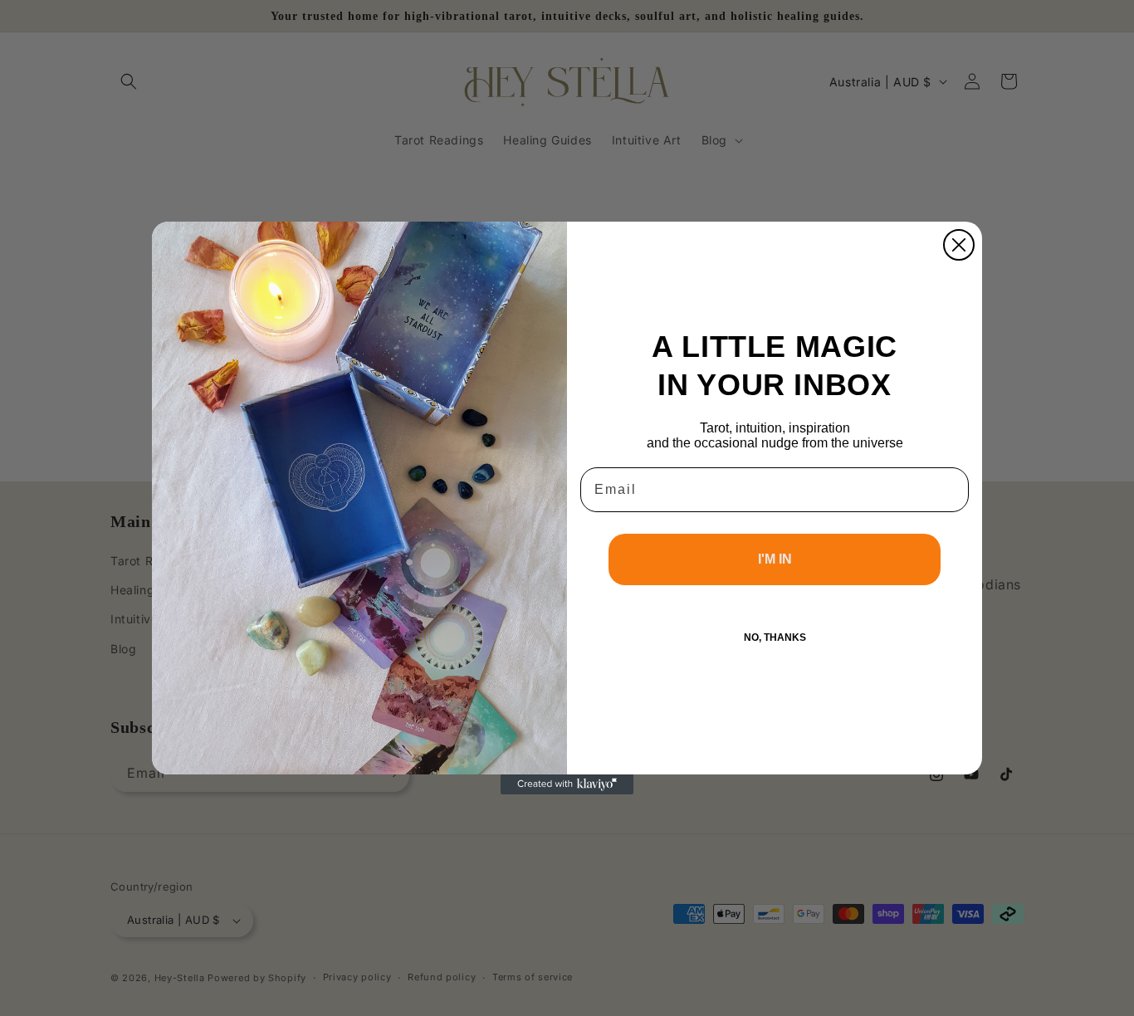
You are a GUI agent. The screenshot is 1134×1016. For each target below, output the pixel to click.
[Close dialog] (959, 245)
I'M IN (775, 559)
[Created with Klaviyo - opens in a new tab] (567, 784)
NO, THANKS (775, 637)
